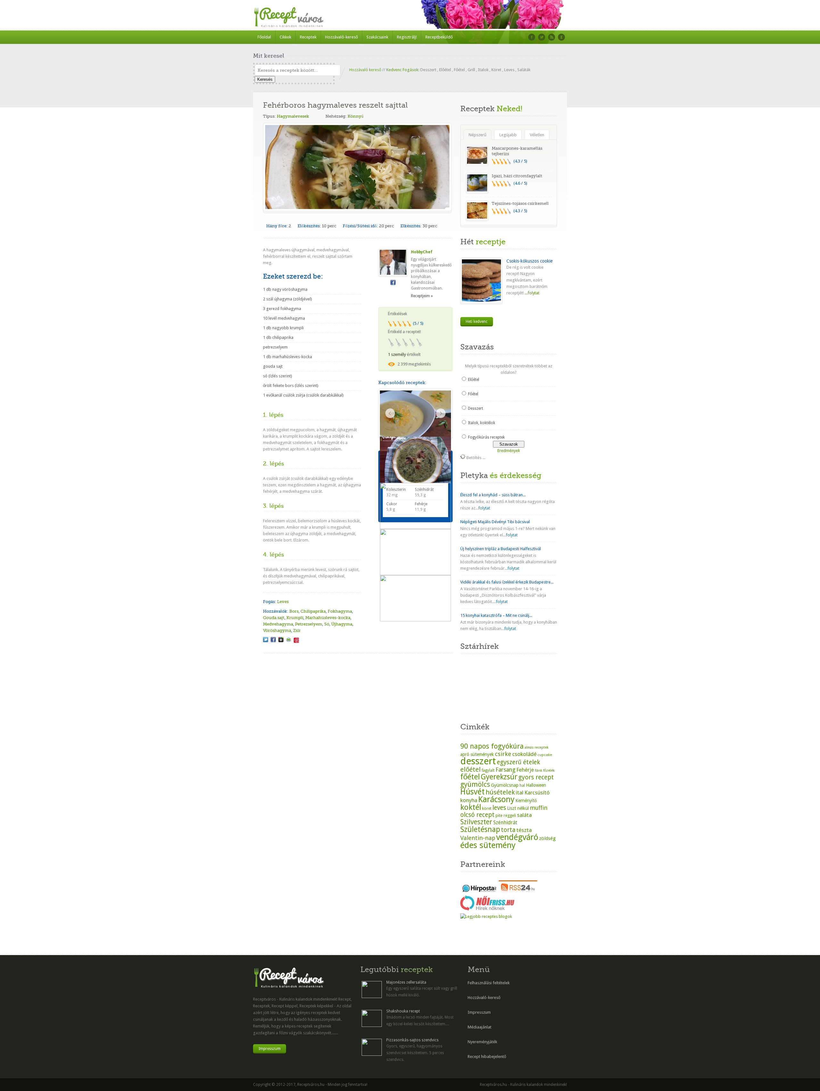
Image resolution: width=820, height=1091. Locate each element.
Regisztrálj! (407, 37)
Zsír (297, 630)
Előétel (445, 69)
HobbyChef (421, 252)
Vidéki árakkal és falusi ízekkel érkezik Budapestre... (507, 582)
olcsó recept (477, 814)
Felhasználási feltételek (489, 982)
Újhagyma (341, 624)
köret (486, 808)
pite (499, 815)
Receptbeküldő (439, 37)
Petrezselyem (308, 624)
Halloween (536, 785)
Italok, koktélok (481, 423)
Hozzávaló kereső (365, 69)
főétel (470, 776)
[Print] (288, 639)
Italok (483, 69)
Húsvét (472, 791)
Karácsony (496, 799)
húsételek (500, 792)
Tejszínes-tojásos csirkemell (520, 203)
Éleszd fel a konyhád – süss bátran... (493, 494)
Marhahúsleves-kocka (327, 617)
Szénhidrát (505, 822)
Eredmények (508, 450)
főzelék (549, 770)
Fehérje (525, 770)
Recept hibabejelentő (487, 1056)
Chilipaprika (313, 611)
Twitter (541, 37)
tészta (524, 830)
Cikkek (285, 37)
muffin (538, 807)
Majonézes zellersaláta (406, 982)
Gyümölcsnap (505, 785)
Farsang (505, 770)
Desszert (428, 69)
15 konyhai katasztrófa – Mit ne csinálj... (496, 615)
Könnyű (356, 116)
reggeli (510, 815)
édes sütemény (488, 845)
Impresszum (269, 1048)
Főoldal (264, 37)
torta (508, 830)
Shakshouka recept (403, 1011)
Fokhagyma (340, 611)
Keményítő (526, 800)
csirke (503, 754)
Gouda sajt (273, 617)
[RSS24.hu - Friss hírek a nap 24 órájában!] (518, 891)
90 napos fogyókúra (492, 746)
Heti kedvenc (477, 321)
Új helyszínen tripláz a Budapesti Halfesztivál (500, 548)
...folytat (531, 292)
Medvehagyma (278, 624)
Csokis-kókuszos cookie (529, 261)
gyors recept (536, 777)
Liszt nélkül (518, 808)
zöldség (547, 838)
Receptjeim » (422, 296)
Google (561, 37)
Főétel (459, 69)
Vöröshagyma (277, 630)
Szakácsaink (377, 37)
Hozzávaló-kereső (341, 37)
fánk (538, 770)
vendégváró (517, 837)
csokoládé (524, 754)
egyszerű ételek (518, 762)
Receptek (308, 37)
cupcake (544, 754)
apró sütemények (477, 754)
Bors (294, 611)
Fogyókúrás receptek (486, 437)
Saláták (523, 69)
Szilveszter (476, 822)
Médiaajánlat (479, 1027)
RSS (551, 37)
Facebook (531, 37)
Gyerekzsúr (499, 777)
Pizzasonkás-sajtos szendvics (412, 1040)
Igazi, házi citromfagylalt (517, 175)
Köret (496, 69)
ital (519, 792)
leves (499, 807)
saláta (524, 815)
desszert (478, 761)
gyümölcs (475, 784)
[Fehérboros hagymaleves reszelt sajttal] (265, 639)
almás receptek (536, 747)
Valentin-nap (477, 838)
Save (296, 640)
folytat (484, 508)
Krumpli (294, 617)
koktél (470, 807)
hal (522, 785)
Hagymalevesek (293, 116)
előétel (470, 769)
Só (326, 624)
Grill (471, 69)
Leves (509, 69)
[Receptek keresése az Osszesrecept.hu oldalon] (486, 916)
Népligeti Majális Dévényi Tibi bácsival (495, 521)
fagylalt (488, 770)
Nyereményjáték (482, 1041)
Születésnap (480, 829)
